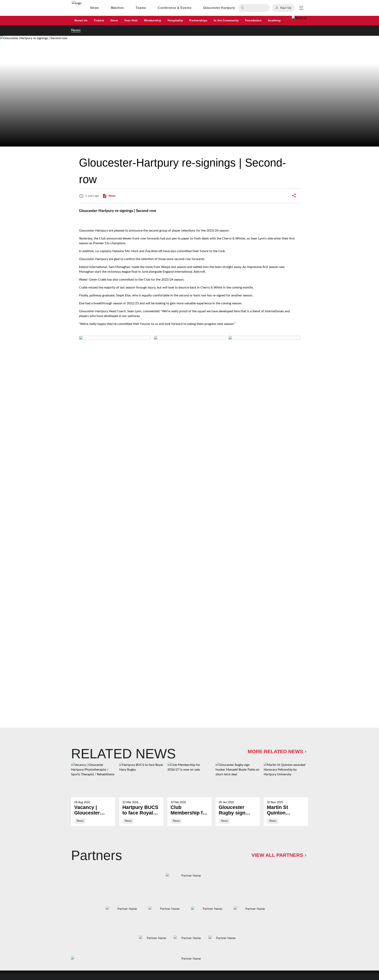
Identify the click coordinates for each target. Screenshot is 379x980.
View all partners (277, 855)
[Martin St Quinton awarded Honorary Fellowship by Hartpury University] (286, 794)
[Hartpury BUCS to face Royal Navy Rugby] (141, 794)
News (76, 30)
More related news (275, 751)
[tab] (94, 8)
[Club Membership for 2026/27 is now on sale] (189, 794)
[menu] (301, 8)
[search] (243, 8)
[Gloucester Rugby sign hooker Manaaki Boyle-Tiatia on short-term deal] (238, 794)
